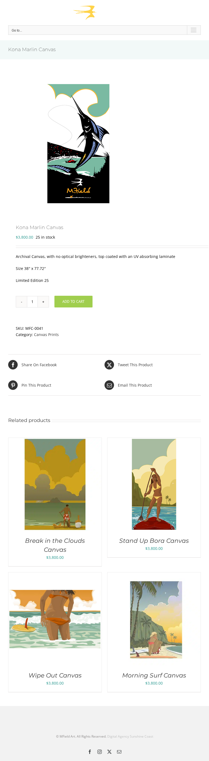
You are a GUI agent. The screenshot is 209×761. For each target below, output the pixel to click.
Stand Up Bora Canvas (154, 540)
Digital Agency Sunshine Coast (130, 736)
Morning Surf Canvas (154, 675)
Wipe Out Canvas (55, 675)
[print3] (104, 142)
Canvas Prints (46, 334)
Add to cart (73, 301)
